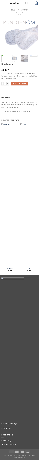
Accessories (22, 10)
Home (13, 10)
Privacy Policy (6, 441)
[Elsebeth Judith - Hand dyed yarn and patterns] (19, 3)
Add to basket (19, 83)
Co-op (29, 268)
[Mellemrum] (10, 194)
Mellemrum (10, 268)
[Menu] (2, 3)
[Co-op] (29, 194)
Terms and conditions (8, 444)
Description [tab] (5, 97)
